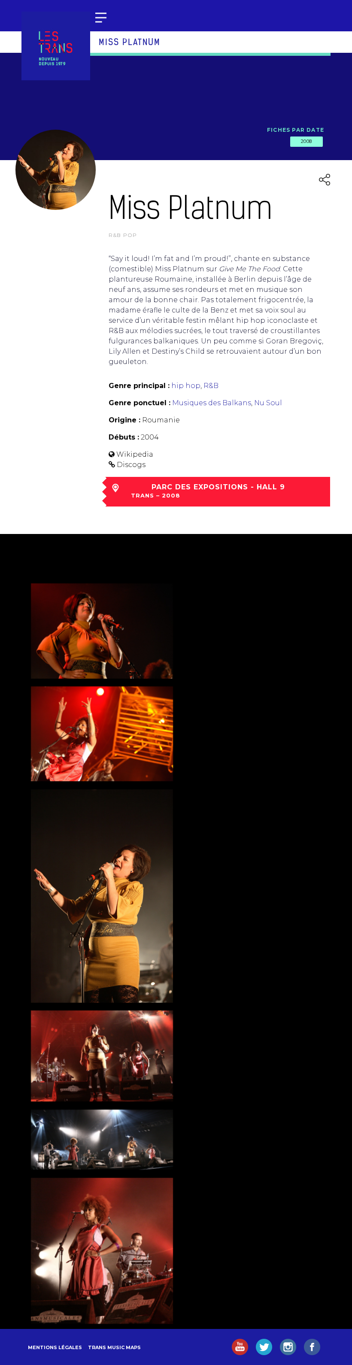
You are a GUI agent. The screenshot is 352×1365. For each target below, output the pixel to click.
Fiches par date (295, 130)
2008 (306, 141)
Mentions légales (55, 1347)
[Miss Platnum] (102, 631)
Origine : (124, 420)
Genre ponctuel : (139, 403)
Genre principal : (139, 386)
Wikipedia (134, 454)
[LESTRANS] (55, 46)
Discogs (131, 465)
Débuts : (124, 437)
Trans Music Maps (114, 1347)
